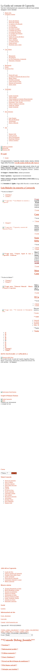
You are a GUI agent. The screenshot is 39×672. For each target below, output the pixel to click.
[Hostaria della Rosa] (7, 357)
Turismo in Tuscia (10, 600)
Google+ (3, 608)
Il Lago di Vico (9, 490)
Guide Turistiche (9, 576)
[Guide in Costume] (7, 146)
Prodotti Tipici (9, 500)
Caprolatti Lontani (10, 493)
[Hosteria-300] (5, 150)
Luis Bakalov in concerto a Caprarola (18, 187)
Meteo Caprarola (9, 581)
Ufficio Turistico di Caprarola (13, 573)
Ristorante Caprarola (10, 601)
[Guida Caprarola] (6, 399)
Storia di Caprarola (10, 480)
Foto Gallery (8, 495)
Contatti (3, 622)
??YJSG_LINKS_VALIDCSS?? (10, 630)
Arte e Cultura (9, 482)
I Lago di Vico (9, 572)
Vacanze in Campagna (11, 592)
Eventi (6, 158)
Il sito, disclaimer (6, 616)
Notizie (7, 487)
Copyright (3, 619)
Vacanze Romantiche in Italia (13, 588)
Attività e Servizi (9, 484)
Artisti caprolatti (9, 492)
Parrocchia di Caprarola (11, 578)
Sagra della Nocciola (10, 485)
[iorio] (3, 401)
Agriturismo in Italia (10, 595)
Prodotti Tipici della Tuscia (12, 575)
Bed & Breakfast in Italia (12, 590)
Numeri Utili (8, 503)
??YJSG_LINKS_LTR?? (21, 631)
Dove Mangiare (9, 501)
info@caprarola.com (12, 622)
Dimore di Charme (10, 593)
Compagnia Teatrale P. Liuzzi (13, 580)
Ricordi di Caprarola (10, 496)
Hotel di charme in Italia (12, 596)
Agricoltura (8, 498)
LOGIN (7, 488)
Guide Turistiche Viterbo (12, 598)
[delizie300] (4, 148)
